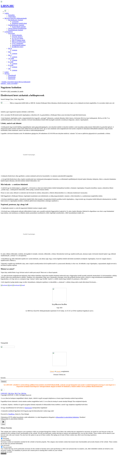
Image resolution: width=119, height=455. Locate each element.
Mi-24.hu (11, 393)
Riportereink (12, 77)
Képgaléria (11, 15)
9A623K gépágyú (17, 37)
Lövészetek (15, 21)
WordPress (11, 414)
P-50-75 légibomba (17, 43)
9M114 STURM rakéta (19, 42)
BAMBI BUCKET (17, 47)
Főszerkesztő (12, 75)
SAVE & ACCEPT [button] (6, 452)
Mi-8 (9, 52)
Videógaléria (12, 16)
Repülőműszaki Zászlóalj (15, 30)
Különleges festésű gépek (19, 23)
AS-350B (11, 58)
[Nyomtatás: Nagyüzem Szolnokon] (10, 285)
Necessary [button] (4, 436)
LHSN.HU (7, 6)
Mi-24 (10, 48)
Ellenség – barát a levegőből (9, 83)
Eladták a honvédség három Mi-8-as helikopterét (16, 82)
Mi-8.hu (23, 393)
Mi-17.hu (17, 393)
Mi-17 (10, 55)
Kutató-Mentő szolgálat (19, 26)
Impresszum (11, 78)
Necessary (6, 438)
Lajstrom (14, 50)
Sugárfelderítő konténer (19, 45)
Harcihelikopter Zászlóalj (15, 20)
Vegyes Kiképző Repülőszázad (17, 28)
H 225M (10, 65)
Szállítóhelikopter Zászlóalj (16, 25)
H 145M (10, 62)
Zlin (9, 68)
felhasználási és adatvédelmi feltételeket (67, 417)
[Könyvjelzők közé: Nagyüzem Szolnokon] (16, 285)
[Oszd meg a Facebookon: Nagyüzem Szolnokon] (4, 285)
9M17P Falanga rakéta (18, 40)
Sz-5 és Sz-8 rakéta (17, 38)
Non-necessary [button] (5, 445)
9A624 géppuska (17, 35)
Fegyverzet (11, 33)
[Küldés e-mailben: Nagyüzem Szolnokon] (22, 285)
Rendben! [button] (82, 417)
